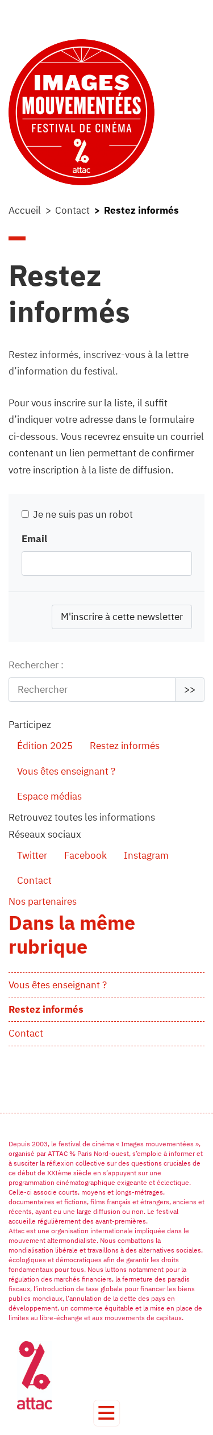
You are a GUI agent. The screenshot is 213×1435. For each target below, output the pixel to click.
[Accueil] (106, 112)
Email (34, 539)
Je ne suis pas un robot (82, 514)
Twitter (32, 855)
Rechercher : (36, 665)
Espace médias (49, 796)
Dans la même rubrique (72, 934)
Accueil (25, 210)
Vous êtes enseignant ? (66, 771)
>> (189, 689)
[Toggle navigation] (106, 1413)
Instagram (146, 855)
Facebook (85, 855)
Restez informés (125, 745)
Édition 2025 (45, 745)
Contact (72, 210)
